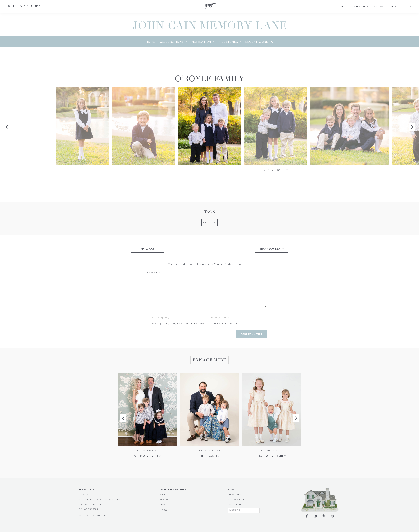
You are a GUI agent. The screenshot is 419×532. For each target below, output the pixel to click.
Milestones (228, 41)
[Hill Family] (209, 409)
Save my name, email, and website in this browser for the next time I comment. (196, 323)
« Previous (147, 249)
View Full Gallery (276, 170)
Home (150, 41)
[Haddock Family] (271, 409)
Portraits (166, 499)
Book (165, 510)
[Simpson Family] (147, 409)
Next (296, 418)
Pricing (164, 504)
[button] (272, 41)
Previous (123, 418)
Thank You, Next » (272, 249)
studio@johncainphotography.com (100, 499)
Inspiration (201, 41)
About (163, 494)
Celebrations (172, 41)
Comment (153, 273)
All (209, 70)
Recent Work (256, 41)
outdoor (209, 222)
